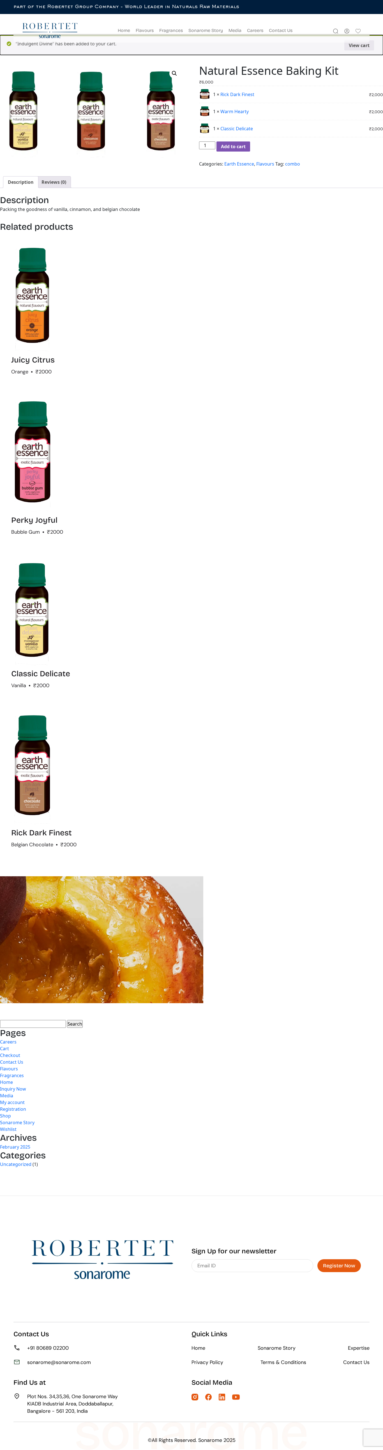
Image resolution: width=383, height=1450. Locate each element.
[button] (174, 73)
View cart (359, 45)
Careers (255, 30)
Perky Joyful (34, 520)
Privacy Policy (207, 1362)
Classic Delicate (236, 129)
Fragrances (171, 30)
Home (124, 30)
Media (235, 30)
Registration (13, 1109)
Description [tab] (21, 182)
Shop (5, 1116)
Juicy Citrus (33, 360)
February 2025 (15, 1147)
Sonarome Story (205, 30)
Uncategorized (15, 1164)
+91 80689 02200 (48, 1348)
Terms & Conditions (283, 1362)
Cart (4, 1048)
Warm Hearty (234, 111)
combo (292, 164)
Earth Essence (239, 164)
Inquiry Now (13, 1089)
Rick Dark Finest (237, 94)
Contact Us (280, 30)
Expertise (359, 1348)
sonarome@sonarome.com (59, 1362)
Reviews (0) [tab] (53, 182)
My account (12, 1102)
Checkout (10, 1055)
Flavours (145, 30)
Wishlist (8, 1129)
